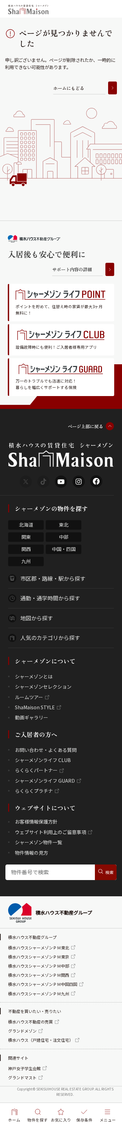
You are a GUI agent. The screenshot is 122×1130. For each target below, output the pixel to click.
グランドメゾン (22, 1031)
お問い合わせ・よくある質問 (46, 749)
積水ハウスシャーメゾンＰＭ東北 (38, 947)
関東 (26, 536)
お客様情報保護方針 (36, 821)
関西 (26, 549)
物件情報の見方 (31, 852)
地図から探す (36, 618)
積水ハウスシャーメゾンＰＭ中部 (38, 966)
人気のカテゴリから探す (50, 637)
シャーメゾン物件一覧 (38, 842)
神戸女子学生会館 (24, 1068)
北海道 (26, 524)
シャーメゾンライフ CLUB (43, 760)
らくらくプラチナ (34, 790)
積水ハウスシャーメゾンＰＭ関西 (38, 975)
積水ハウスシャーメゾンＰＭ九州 (38, 993)
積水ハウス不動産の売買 (30, 1021)
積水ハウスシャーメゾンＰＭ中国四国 (42, 984)
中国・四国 (64, 549)
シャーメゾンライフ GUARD (45, 780)
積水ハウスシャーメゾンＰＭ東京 (38, 957)
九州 (26, 561)
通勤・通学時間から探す (50, 598)
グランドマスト (22, 1077)
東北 (63, 524)
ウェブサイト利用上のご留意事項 (50, 832)
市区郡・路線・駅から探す (52, 578)
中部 (63, 536)
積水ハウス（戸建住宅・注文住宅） (40, 1040)
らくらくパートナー (36, 770)
